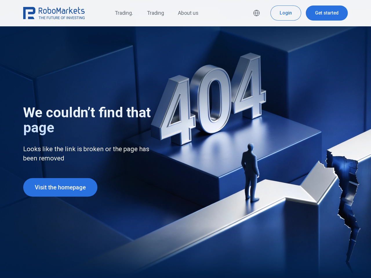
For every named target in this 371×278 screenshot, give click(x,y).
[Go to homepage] (54, 13)
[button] (258, 13)
